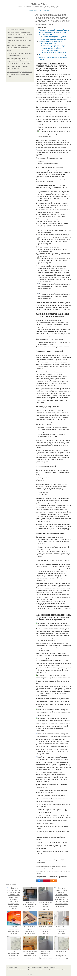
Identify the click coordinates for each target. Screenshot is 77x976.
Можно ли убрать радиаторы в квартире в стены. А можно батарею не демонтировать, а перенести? (19, 61)
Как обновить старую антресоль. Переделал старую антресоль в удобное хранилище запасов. (54, 57)
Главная (29, 10)
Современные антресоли (58, 869)
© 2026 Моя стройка (12, 967)
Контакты (30, 967)
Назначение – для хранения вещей (53, 46)
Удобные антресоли (47, 869)
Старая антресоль (54, 871)
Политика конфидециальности (35, 969)
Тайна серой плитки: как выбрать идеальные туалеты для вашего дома (18, 48)
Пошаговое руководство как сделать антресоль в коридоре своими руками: (54, 38)
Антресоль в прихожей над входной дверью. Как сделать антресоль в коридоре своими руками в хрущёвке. (54, 32)
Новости (37, 10)
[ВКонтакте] (39, 880)
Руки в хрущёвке (56, 866)
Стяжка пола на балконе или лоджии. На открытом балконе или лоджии (19, 40)
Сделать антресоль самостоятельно (53, 52)
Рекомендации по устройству (51, 48)
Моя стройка (38, 3)
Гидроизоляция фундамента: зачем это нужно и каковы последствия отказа (19, 74)
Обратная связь (52, 967)
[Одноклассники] (53, 880)
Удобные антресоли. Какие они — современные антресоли (50, 42)
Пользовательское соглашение (40, 967)
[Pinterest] (46, 880)
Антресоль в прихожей (46, 866)
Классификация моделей (49, 50)
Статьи (46, 10)
